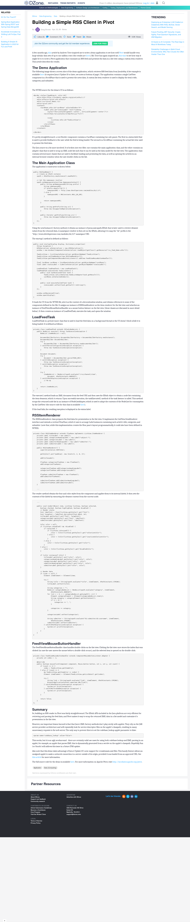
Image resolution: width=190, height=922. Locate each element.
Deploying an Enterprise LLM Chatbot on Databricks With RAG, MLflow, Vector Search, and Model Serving (167, 24)
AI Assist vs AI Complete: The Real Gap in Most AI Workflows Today (167, 43)
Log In (146, 2)
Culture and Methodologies (48, 8)
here (88, 55)
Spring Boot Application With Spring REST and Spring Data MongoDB (10, 24)
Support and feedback (38, 799)
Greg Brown (46, 29)
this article (36, 757)
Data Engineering (67, 8)
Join (152, 2)
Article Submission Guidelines (41, 808)
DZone (34, 16)
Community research (38, 801)
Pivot (121, 52)
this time (122, 55)
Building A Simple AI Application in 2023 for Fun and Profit (10, 44)
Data (55, 16)
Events (81, 3)
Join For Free (100, 43)
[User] (157, 3)
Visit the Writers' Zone (38, 814)
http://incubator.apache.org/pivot (127, 762)
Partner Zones (146, 8)
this (49, 52)
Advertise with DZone (74, 797)
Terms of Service (36, 821)
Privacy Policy (35, 823)
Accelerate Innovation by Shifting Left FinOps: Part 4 (11, 34)
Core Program (35, 812)
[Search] (163, 2)
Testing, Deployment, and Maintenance (124, 8)
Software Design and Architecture (88, 8)
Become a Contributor (38, 810)
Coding (104, 8)
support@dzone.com (74, 814)
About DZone (35, 797)
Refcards (53, 3)
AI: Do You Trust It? (8, 17)
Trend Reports (68, 3)
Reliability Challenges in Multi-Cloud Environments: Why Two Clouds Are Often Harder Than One (167, 51)
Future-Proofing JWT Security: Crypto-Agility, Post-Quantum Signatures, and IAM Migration (166, 34)
